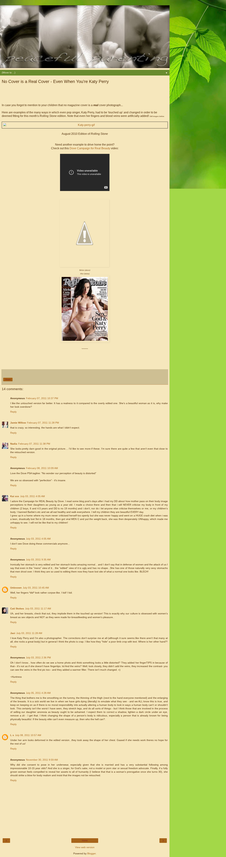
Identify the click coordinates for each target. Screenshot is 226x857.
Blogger (91, 853)
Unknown (16, 587)
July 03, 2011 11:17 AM (38, 608)
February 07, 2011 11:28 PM (43, 422)
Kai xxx (14, 496)
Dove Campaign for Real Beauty (90, 148)
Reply (13, 411)
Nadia (13, 443)
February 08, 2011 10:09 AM (42, 468)
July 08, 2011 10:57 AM (28, 735)
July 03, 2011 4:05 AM (32, 496)
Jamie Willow (18, 422)
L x (12, 735)
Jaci (12, 633)
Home (85, 840)
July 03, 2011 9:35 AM (38, 559)
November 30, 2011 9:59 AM (42, 759)
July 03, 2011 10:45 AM (36, 587)
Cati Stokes (17, 608)
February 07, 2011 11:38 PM (34, 443)
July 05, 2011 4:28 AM (38, 692)
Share (8, 379)
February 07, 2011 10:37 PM (42, 398)
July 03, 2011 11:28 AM (29, 633)
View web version (84, 847)
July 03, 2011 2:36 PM (38, 657)
